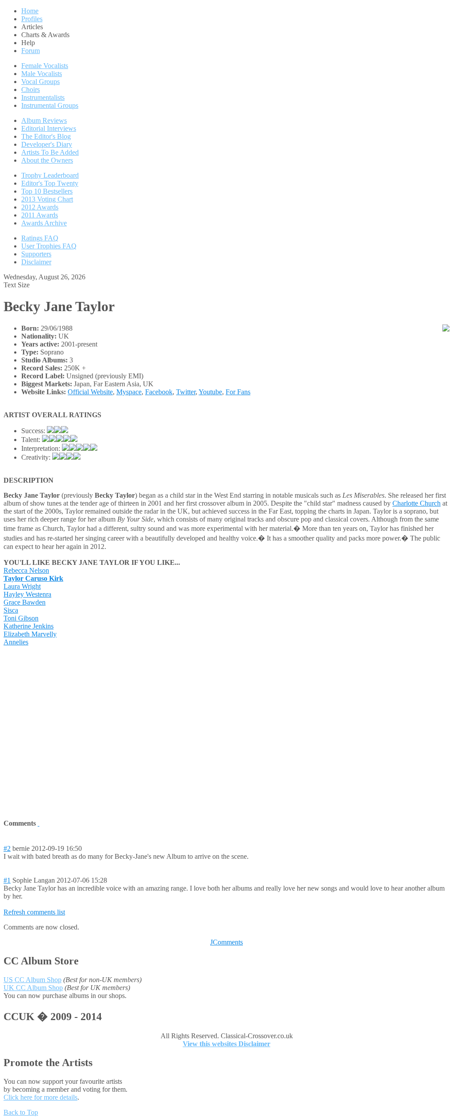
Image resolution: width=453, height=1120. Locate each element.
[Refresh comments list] (38, 823)
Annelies (16, 642)
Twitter (186, 392)
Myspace (129, 392)
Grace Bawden (25, 602)
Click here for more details (40, 1097)
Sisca (11, 610)
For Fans (238, 392)
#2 (7, 848)
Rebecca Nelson (26, 570)
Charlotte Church (416, 503)
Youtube (210, 392)
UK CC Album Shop (33, 987)
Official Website (90, 392)
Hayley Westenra (27, 594)
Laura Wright (22, 586)
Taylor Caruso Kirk (33, 578)
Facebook (159, 392)
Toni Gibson (21, 618)
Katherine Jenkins (29, 626)
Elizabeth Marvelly (30, 634)
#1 (7, 880)
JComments (226, 942)
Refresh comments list (34, 912)
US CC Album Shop (32, 979)
